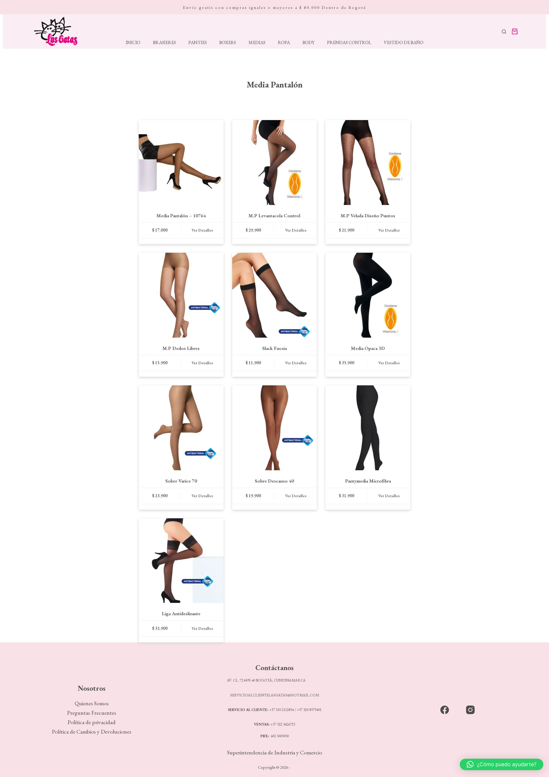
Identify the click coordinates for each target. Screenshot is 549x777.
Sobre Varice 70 (181, 481)
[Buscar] (504, 31)
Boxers (227, 42)
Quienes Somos (92, 703)
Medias (256, 42)
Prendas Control (349, 42)
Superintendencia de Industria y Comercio (274, 752)
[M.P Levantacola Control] (274, 162)
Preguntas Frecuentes (91, 712)
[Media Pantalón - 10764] (181, 162)
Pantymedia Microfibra (368, 481)
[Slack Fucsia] (274, 295)
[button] (501, 764)
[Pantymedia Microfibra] (367, 427)
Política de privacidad (91, 722)
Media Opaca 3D (368, 348)
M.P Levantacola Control (274, 215)
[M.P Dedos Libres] (181, 295)
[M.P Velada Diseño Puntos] (367, 162)
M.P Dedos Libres (181, 348)
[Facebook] (444, 709)
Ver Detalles (202, 230)
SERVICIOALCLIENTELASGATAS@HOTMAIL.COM (274, 695)
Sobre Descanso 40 (274, 481)
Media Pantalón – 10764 (181, 215)
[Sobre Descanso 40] (274, 427)
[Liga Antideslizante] (181, 560)
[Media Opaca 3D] (367, 295)
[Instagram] (470, 709)
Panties (197, 42)
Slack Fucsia (274, 348)
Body (309, 42)
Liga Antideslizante (181, 613)
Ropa (284, 42)
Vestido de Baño (403, 42)
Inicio (133, 42)
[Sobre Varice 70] (181, 427)
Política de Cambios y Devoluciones (91, 731)
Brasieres (164, 42)
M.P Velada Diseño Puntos (368, 215)
